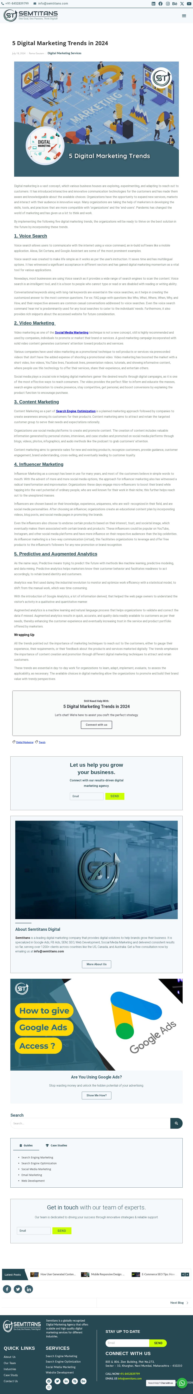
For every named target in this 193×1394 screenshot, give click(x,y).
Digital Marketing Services (64, 53)
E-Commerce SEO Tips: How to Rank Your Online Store (122, 1274)
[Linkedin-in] (66, 1381)
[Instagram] (168, 4)
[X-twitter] (182, 4)
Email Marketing (31, 1175)
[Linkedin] (153, 4)
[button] (184, 15)
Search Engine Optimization (76, 411)
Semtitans (22, 938)
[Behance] (175, 4)
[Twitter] (57, 1381)
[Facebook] (161, 4)
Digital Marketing (24, 742)
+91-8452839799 (129, 1374)
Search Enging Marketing (37, 1157)
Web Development (33, 1181)
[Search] (176, 1123)
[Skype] (75, 1381)
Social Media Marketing (71, 332)
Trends (42, 742)
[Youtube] (189, 4)
